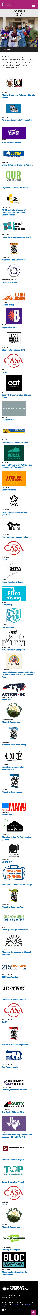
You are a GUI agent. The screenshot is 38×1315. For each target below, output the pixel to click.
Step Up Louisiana (10, 490)
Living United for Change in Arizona (17, 165)
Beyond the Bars (9, 328)
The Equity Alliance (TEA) (13, 1112)
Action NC (6, 700)
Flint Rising (7, 605)
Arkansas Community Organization (17, 120)
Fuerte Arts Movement (12, 143)
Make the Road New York (13, 907)
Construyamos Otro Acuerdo (14, 1090)
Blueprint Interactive (25, 1310)
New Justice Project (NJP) (13, 650)
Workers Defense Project (13, 1160)
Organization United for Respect (16, 188)
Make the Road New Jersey (14, 745)
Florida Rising (8, 305)
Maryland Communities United (15, 537)
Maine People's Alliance (12, 582)
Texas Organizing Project (13, 1182)
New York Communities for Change (17, 885)
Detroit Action (8, 627)
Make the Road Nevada (12, 792)
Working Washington (11, 1250)
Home (4, 49)
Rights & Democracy (11, 722)
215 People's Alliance (11, 977)
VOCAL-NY (7, 862)
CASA (4, 373)
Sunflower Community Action (15, 442)
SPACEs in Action (9, 282)
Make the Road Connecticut (14, 260)
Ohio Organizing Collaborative (15, 930)
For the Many (8, 815)
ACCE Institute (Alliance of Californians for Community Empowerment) (14, 212)
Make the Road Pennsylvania (15, 1045)
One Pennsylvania (10, 1067)
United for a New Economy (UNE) (16, 237)
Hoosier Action (8, 420)
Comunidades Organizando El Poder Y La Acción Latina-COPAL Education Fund (18, 674)
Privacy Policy (17, 1304)
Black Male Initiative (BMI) (13, 350)
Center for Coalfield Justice (14, 1000)
